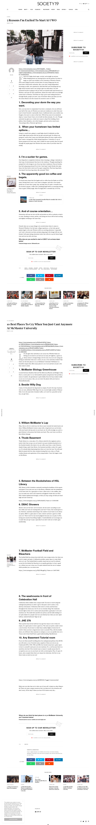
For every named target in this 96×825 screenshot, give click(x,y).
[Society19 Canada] (48, 3)
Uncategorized (24, 301)
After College (10, 784)
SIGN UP (51, 257)
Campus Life (31, 197)
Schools (71, 9)
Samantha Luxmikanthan (11, 349)
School (8, 16)
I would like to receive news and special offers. (42, 261)
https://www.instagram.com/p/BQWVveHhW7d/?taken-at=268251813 (40, 350)
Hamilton (26, 744)
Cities (76, 9)
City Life (37, 777)
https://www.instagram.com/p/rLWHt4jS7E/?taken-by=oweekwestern (39, 73)
